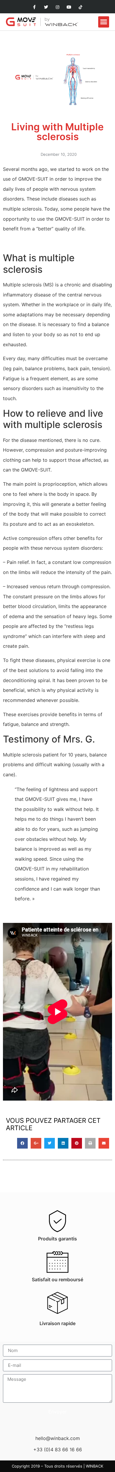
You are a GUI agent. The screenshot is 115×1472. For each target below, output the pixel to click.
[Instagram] (57, 7)
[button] (103, 22)
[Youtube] (69, 7)
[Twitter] (46, 7)
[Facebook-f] (34, 7)
